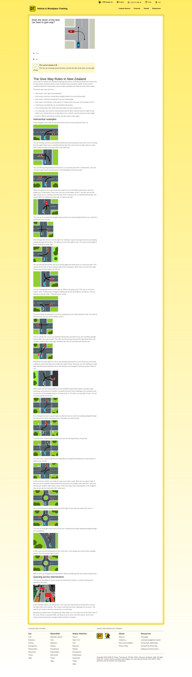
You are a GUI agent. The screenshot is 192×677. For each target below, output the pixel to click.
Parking (30, 643)
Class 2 (75, 637)
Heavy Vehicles (79, 634)
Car (30, 634)
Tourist (146, 8)
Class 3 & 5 (76, 640)
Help (149, 2)
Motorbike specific (56, 637)
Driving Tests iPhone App (149, 646)
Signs (30, 658)
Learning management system (151, 640)
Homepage (144, 637)
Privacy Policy (123, 646)
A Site (107, 2)
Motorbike (55, 634)
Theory (30, 655)
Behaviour (31, 640)
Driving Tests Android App (149, 643)
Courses (137, 8)
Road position (32, 649)
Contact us (122, 640)
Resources (156, 8)
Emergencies (32, 646)
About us (122, 637)
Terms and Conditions (126, 643)
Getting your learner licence (150, 649)
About (121, 634)
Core (30, 637)
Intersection (32, 652)
